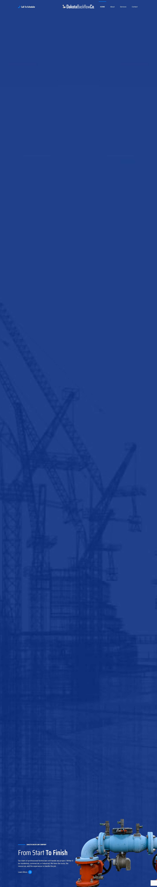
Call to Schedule (28, 7)
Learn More (22, 872)
